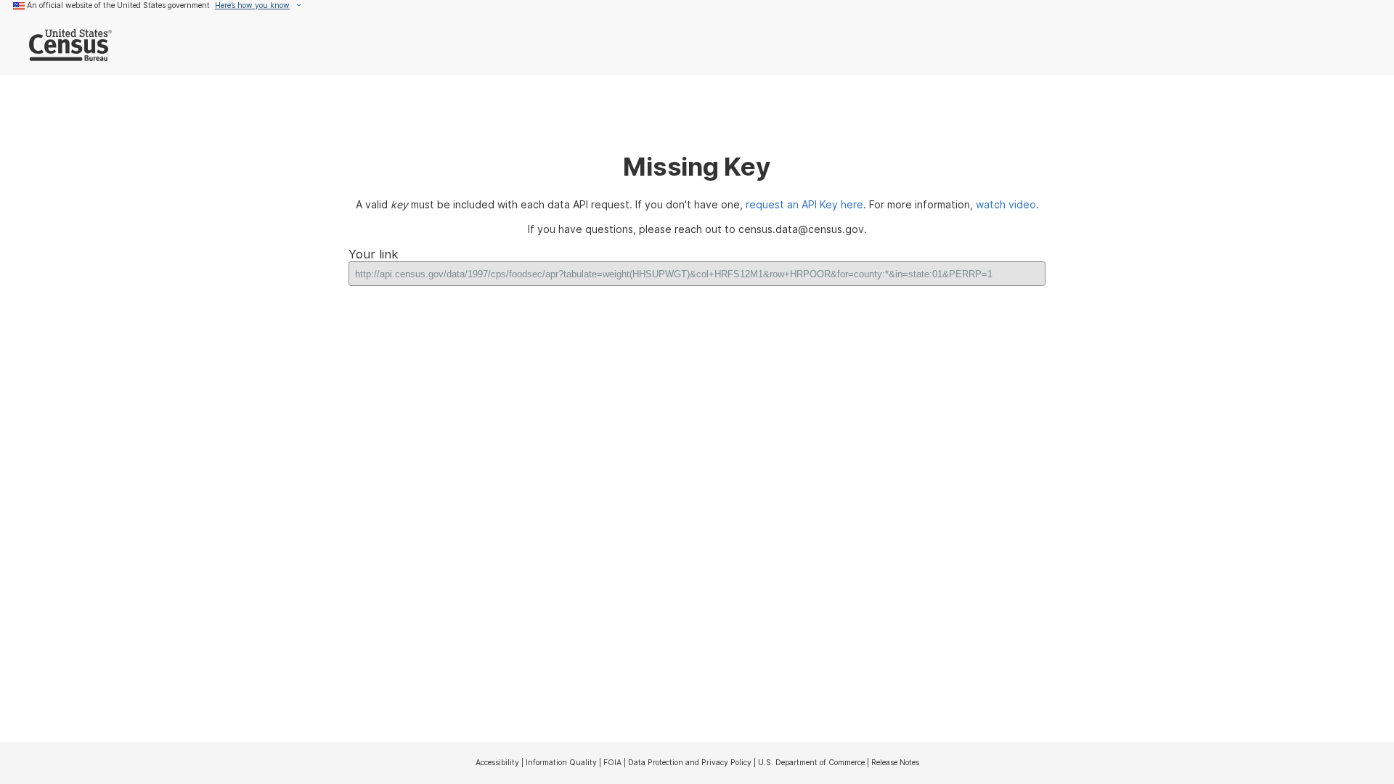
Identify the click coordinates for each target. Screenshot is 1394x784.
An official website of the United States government (118, 5)
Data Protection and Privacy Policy (689, 762)
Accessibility (497, 762)
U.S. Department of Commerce (811, 762)
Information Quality (561, 762)
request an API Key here (804, 205)
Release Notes (895, 762)
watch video (1006, 205)
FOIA (612, 762)
